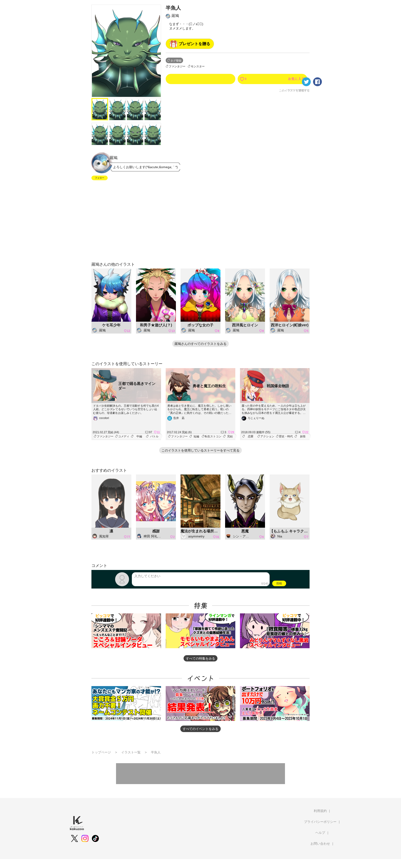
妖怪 (303, 436)
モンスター (198, 66)
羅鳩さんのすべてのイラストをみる (200, 344)
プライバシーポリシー (320, 822)
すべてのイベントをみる (200, 729)
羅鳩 (175, 16)
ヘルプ (320, 832)
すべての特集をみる (200, 658)
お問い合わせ (320, 843)
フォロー (99, 178)
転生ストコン (213, 436)
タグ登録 (175, 60)
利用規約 (320, 811)
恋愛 (250, 436)
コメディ (123, 436)
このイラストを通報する (294, 90)
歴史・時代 (286, 436)
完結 (230, 436)
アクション (267, 436)
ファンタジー (177, 66)
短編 (196, 436)
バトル (154, 436)
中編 (139, 436)
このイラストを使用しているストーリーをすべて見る (200, 450)
